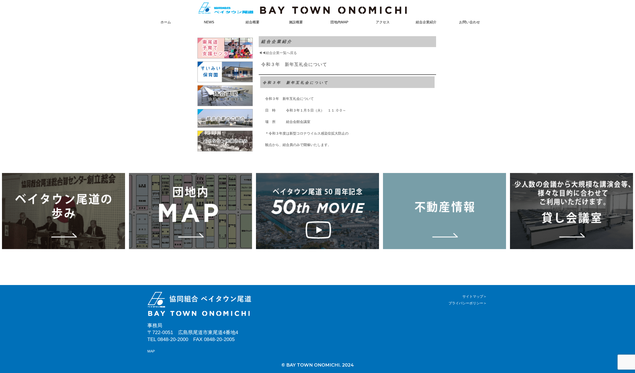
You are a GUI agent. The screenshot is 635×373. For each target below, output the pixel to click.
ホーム (165, 22)
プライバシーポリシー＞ (467, 303)
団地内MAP (339, 22)
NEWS (209, 22)
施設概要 (296, 22)
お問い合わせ (469, 22)
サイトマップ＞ (474, 296)
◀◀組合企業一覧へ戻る (278, 53)
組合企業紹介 (426, 22)
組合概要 (252, 22)
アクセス (383, 22)
